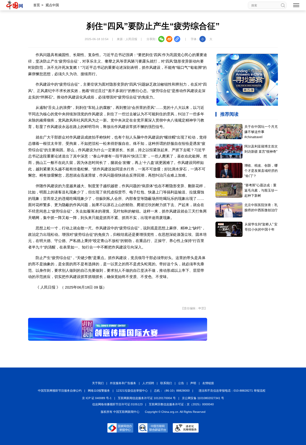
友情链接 (208, 383)
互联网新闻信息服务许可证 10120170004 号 (147, 398)
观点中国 (52, 5)
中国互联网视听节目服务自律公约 (60, 390)
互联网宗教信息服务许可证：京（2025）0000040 (181, 404)
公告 (181, 383)
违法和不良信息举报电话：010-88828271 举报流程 (232, 390)
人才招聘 (148, 383)
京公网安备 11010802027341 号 (203, 398)
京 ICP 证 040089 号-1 (97, 398)
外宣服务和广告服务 (123, 383)
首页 (36, 5)
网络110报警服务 (99, 390)
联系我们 (166, 383)
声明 (193, 383)
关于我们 (98, 383)
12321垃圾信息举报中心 (132, 390)
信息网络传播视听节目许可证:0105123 (117, 404)
